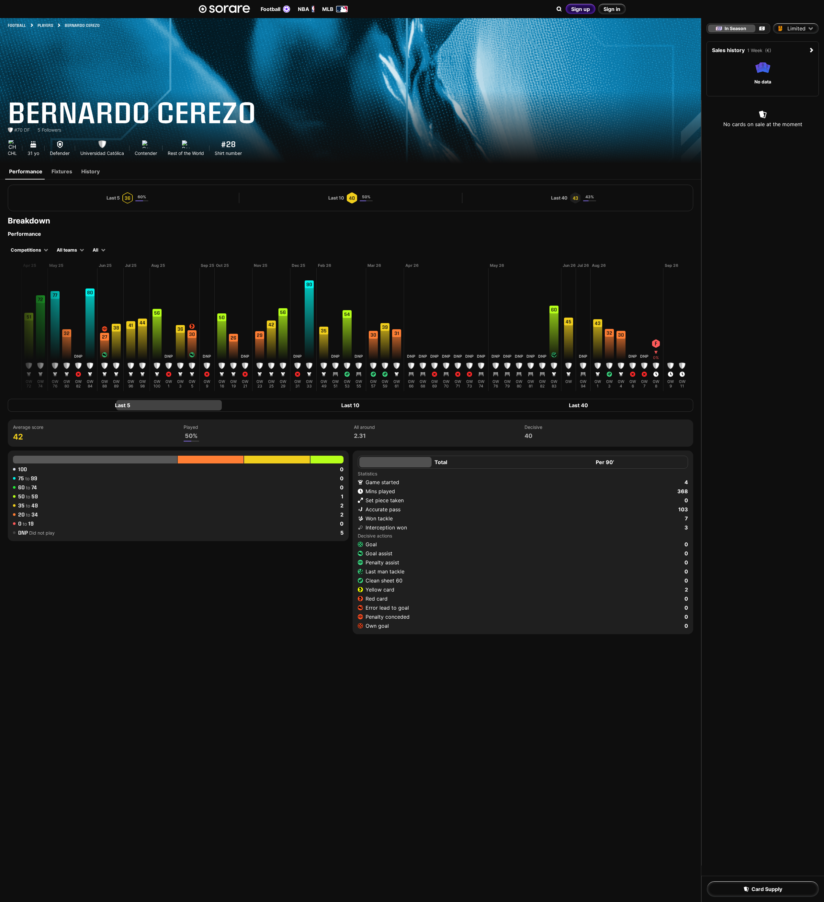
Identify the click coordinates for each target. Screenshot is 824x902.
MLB (327, 9)
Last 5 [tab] (122, 405)
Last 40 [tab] (578, 405)
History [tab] (90, 171)
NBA (303, 9)
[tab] (762, 28)
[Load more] (16, 327)
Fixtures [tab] (61, 171)
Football (270, 9)
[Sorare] (224, 9)
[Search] (559, 9)
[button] (28, 333)
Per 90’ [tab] (605, 462)
